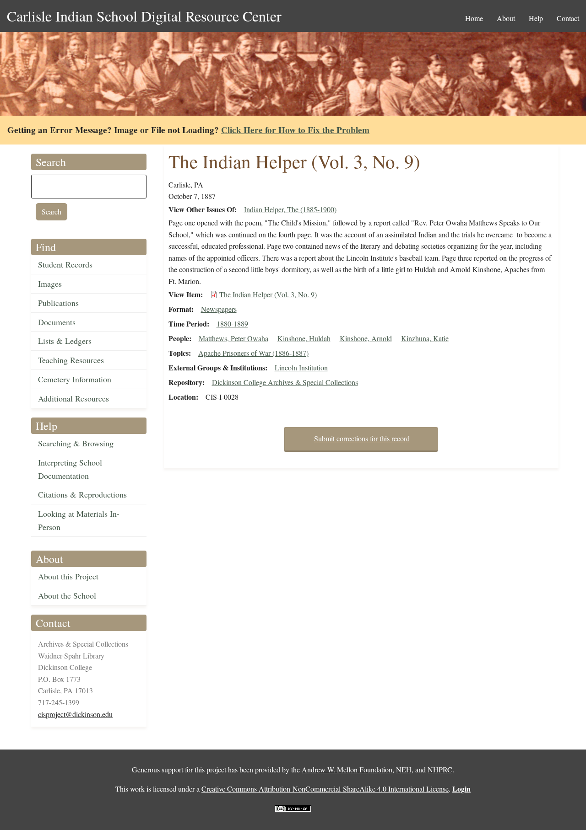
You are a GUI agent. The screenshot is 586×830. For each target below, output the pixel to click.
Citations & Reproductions (82, 494)
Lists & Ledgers (65, 340)
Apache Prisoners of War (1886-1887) (253, 353)
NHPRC (440, 769)
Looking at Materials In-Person (78, 520)
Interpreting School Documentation (70, 469)
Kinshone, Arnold (366, 338)
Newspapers (219, 309)
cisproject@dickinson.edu (75, 714)
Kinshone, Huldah (304, 338)
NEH (404, 769)
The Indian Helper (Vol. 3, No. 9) (268, 294)
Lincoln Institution (301, 367)
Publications (58, 302)
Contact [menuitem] (568, 18)
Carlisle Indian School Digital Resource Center (144, 16)
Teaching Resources (71, 359)
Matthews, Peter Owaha (233, 338)
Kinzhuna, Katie (425, 338)
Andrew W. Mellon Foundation (347, 769)
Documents (57, 321)
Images (50, 283)
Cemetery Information (74, 379)
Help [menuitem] (536, 18)
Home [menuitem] (474, 18)
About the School (67, 595)
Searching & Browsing (76, 443)
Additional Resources (73, 398)
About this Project (68, 576)
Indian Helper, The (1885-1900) (290, 209)
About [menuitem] (506, 18)
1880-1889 (232, 323)
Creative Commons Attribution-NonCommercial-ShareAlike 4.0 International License (325, 788)
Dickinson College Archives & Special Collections (285, 382)
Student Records (65, 264)
